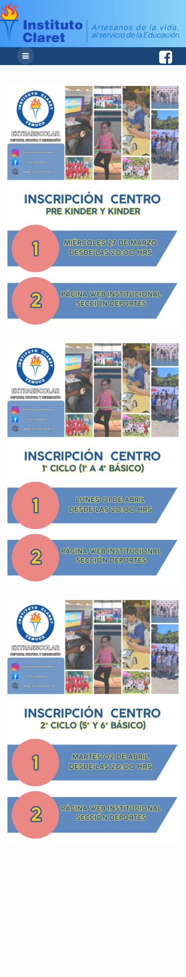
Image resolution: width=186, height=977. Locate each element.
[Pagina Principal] (89, 39)
